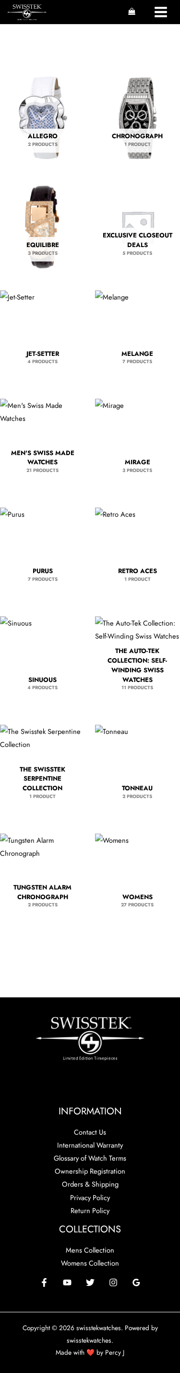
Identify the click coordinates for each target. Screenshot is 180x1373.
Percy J (114, 1352)
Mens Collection (90, 1250)
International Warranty (90, 1145)
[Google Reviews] (136, 1282)
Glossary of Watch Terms (90, 1158)
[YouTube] (67, 1282)
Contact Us (90, 1132)
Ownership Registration (90, 1171)
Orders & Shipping (90, 1184)
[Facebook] (44, 1282)
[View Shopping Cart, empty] (131, 12)
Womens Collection (90, 1263)
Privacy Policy (90, 1197)
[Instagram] (113, 1282)
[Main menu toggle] (161, 12)
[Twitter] (90, 1282)
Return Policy (90, 1210)
